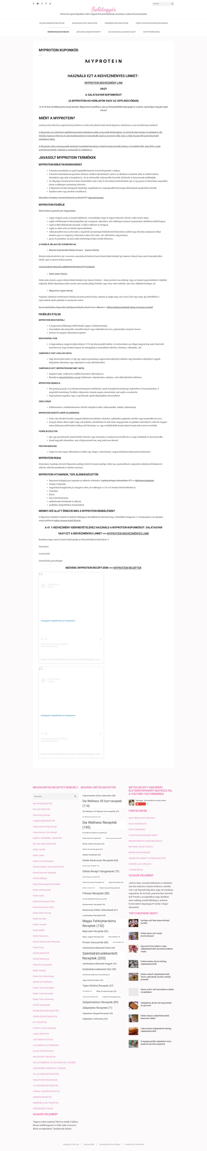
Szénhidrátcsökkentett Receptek (99, 955)
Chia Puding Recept (41, 815)
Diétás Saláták (39, 970)
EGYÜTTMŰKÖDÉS (151, 32)
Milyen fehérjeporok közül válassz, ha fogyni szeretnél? (130, 307)
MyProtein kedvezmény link (104, 82)
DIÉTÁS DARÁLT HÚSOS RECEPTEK (48, 867)
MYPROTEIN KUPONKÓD (58, 32)
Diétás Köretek (39, 918)
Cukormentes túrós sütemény (98, 795)
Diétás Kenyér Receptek (90, 866)
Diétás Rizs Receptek (42, 964)
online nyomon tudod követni (67, 520)
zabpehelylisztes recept (69, 377)
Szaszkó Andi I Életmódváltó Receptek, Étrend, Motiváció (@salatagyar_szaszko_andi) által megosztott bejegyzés (84, 659)
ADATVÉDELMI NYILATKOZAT (142, 818)
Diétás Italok (38, 895)
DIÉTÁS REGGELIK (41, 959)
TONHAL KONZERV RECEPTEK (46, 1091)
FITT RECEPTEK (40, 1022)
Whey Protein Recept (106, 991)
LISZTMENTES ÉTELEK (43, 1039)
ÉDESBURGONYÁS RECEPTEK (46, 1011)
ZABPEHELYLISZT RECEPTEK (84, 23)
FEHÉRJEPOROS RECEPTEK (116, 23)
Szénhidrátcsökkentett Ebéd (98, 948)
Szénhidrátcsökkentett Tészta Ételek (96, 975)
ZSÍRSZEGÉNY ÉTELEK (43, 1108)
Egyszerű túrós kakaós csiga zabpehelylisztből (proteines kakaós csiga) (157, 949)
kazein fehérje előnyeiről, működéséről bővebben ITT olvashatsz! (67, 267)
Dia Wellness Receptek (99, 824)
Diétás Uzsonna (88, 888)
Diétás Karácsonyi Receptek (100, 860)
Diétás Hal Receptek (42, 890)
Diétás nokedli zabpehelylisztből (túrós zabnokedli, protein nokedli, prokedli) (156, 977)
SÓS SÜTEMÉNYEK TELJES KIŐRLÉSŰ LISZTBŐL (54, 1062)
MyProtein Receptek (127, 567)
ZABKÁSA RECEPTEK (42, 1097)
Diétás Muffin (39, 930)
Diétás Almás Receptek (91, 838)
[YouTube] (38, 3)
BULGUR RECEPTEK (41, 809)
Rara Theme (115, 1144)
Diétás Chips (38, 855)
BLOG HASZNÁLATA (138, 823)
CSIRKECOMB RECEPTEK (44, 821)
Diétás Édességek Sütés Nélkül (46, 884)
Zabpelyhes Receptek (97, 1007)
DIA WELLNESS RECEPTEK (44, 844)
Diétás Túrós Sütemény (43, 999)
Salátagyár (103, 9)
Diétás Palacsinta (40, 936)
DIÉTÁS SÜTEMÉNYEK (42, 982)
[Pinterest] (46, 3)
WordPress (139, 1144)
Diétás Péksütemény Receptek (46, 941)
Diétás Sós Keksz (116, 882)
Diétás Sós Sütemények (43, 976)
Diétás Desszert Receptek (44, 872)
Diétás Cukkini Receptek (93, 844)
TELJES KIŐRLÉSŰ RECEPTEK (51, 23)
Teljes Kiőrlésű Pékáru (92, 980)
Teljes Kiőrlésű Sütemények (45, 1080)
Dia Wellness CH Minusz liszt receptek (100, 811)
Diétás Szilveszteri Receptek (93, 882)
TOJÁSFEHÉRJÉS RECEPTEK (45, 1085)
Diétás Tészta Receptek (43, 988)
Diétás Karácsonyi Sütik (43, 907)
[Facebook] (33, 3)
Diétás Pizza (38, 947)
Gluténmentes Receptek (93, 904)
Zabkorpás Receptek (90, 997)
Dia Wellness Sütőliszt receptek (94, 833)
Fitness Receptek (95, 893)
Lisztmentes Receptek (94, 915)
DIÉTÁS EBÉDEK (40, 878)
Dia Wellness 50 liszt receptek (102, 803)
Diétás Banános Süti (114, 838)
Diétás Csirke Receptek (43, 861)
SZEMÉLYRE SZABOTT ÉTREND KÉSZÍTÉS (147, 858)
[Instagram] (42, 3)
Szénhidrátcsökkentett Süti (99, 969)
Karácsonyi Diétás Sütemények (100, 910)
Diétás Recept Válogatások (100, 871)
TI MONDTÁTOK (136, 870)
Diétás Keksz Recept (42, 913)
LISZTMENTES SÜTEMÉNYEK (46, 1045)
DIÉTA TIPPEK (39, 849)
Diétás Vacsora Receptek (109, 888)
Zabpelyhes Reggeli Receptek (97, 1013)
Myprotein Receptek (95, 931)
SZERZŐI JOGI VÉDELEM (140, 864)
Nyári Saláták (114, 937)
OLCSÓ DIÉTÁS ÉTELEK (43, 1051)
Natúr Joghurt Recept (93, 937)
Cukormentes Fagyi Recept (45, 826)
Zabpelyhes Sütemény (95, 1019)
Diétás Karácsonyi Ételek (44, 901)
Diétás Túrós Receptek (43, 993)
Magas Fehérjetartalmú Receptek (99, 923)
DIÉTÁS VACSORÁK (41, 1005)
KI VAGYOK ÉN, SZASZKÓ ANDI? (122, 32)
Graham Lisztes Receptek (44, 1028)
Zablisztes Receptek (111, 997)
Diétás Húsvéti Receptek (92, 849)
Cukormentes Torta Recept (45, 832)
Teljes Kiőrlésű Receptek (97, 985)
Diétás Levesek (39, 924)
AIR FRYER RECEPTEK (42, 803)
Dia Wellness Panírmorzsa (91, 817)
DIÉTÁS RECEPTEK (41, 953)
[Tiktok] (50, 3)
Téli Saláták (87, 991)
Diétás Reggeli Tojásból (91, 877)
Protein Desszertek (95, 942)
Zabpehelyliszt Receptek (100, 1002)
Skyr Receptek (118, 942)
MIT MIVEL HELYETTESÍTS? (89, 32)
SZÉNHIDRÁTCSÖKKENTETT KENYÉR (49, 1068)
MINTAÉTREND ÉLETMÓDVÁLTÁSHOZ (145, 841)
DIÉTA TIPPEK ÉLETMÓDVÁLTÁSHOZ (152, 23)
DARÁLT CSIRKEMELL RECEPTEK (47, 838)
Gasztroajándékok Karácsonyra (94, 899)
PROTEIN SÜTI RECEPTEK (44, 1057)
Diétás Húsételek (91, 855)
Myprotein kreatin (96, 198)
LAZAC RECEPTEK (41, 1034)
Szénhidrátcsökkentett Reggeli (99, 963)
